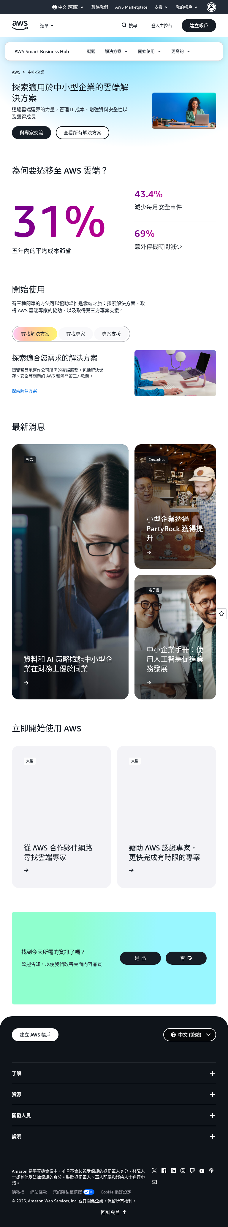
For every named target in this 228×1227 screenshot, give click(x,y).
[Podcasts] (211, 1171)
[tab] (35, 333)
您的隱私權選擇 (67, 1191)
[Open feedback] (221, 613)
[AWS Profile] (211, 7)
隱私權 (18, 1191)
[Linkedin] (173, 1171)
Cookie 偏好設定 (116, 1191)
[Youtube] (202, 1171)
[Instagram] (182, 1171)
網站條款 (38, 1191)
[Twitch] (192, 1171)
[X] (154, 1171)
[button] (199, 25)
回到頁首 (110, 1212)
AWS (16, 71)
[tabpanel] (114, 374)
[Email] (154, 1183)
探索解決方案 (24, 390)
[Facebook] (164, 1171)
